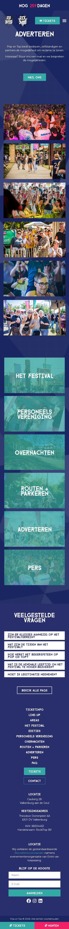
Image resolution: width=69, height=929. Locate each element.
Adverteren (34, 752)
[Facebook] (29, 901)
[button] (64, 20)
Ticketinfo (35, 709)
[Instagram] (34, 901)
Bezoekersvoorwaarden (29, 853)
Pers (34, 757)
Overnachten (34, 741)
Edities (34, 730)
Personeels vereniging (34, 736)
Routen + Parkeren (34, 746)
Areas (34, 720)
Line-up (34, 714)
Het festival (34, 725)
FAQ (34, 762)
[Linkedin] (40, 901)
